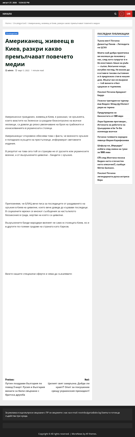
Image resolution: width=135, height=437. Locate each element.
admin (10, 70)
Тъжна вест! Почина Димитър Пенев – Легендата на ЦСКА (113, 44)
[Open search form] (115, 13)
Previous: (25, 387)
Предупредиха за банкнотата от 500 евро (110, 114)
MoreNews (77, 433)
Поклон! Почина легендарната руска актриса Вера (113, 176)
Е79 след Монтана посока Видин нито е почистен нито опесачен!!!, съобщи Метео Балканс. (111, 162)
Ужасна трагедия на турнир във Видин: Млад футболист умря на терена (113, 104)
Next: (68, 385)
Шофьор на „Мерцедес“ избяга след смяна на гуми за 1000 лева (112, 149)
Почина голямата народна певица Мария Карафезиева (113, 138)
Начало (7, 13)
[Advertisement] (47, 92)
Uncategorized (12, 33)
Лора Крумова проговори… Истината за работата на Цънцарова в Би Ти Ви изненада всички (112, 126)
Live (128, 13)
